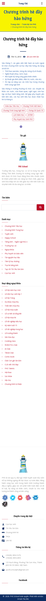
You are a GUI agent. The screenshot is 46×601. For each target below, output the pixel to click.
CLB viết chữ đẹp (11, 364)
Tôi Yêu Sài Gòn (12, 528)
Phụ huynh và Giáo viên (14, 253)
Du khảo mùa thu (12, 302)
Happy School (10, 238)
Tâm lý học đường (12, 261)
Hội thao (8, 372)
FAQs (8, 536)
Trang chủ (15, 24)
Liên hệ (9, 540)
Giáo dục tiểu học (12, 106)
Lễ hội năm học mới (12, 290)
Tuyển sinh (9, 234)
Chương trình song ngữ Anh (14, 110)
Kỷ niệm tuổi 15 (11, 325)
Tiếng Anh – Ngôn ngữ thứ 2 (16, 242)
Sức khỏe (8, 376)
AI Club (7, 349)
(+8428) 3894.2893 (13, 558)
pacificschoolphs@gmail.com (17, 570)
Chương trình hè (12, 532)
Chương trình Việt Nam (32, 106)
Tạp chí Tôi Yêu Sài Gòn (14, 269)
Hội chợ (8, 380)
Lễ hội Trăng (10, 298)
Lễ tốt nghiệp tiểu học (13, 321)
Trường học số (10, 246)
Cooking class (10, 341)
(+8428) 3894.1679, (13, 555)
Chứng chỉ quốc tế (35, 110)
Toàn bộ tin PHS (29, 24)
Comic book (9, 357)
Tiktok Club (9, 353)
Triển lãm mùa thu (12, 306)
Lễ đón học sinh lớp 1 (13, 294)
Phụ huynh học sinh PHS (23, 119)
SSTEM (30, 115)
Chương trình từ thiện (13, 384)
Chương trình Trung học (14, 230)
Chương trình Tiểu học (13, 226)
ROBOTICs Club (11, 345)
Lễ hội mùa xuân (11, 310)
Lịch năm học (18, 115)
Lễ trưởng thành (11, 333)
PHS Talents (9, 368)
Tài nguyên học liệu (12, 257)
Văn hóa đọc (10, 337)
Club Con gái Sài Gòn (13, 360)
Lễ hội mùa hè (10, 317)
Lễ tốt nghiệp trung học (14, 329)
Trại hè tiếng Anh (11, 265)
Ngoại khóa (9, 249)
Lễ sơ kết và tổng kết (13, 313)
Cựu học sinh (10, 273)
